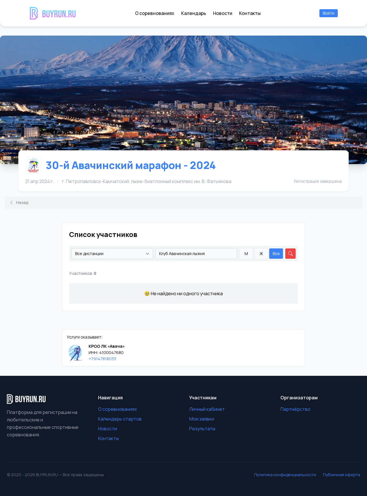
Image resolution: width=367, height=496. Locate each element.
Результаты (202, 428)
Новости (222, 13)
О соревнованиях (154, 13)
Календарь (193, 13)
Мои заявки (201, 419)
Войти (328, 13)
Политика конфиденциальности (285, 474)
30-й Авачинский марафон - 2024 (131, 165)
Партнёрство (295, 409)
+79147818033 (102, 358)
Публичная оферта (341, 474)
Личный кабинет (207, 409)
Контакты (250, 13)
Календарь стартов (120, 419)
